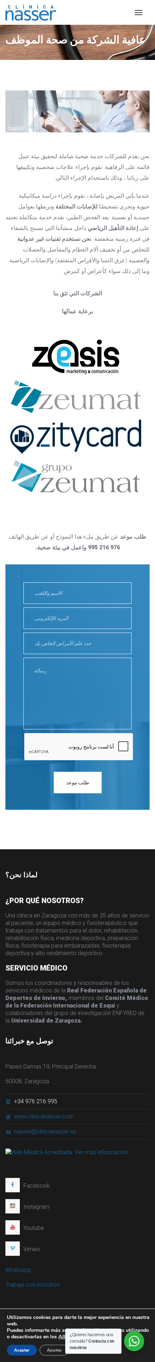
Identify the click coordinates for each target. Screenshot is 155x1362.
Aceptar (22, 1350)
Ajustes (54, 1350)
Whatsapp (18, 1270)
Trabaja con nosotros (32, 1284)
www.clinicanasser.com (44, 1116)
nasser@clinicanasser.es (45, 1131)
